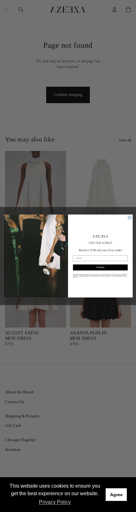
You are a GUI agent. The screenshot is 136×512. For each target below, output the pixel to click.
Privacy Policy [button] (55, 502)
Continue (100, 267)
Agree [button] (116, 494)
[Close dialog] (129, 217)
